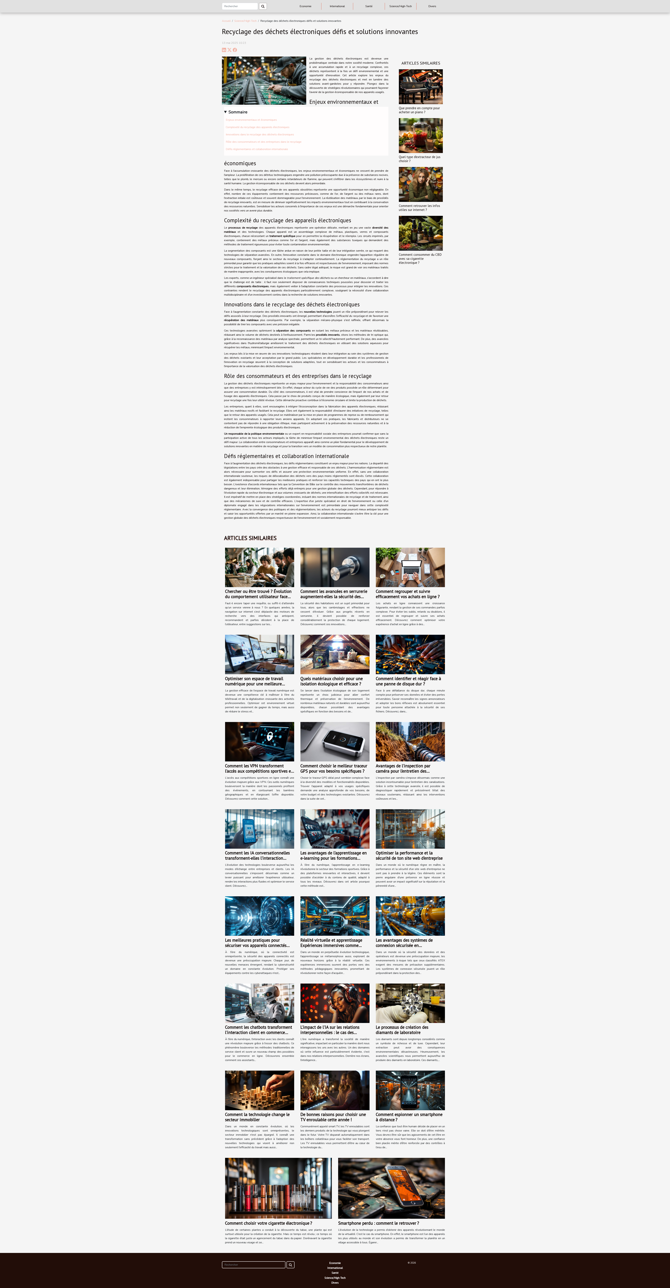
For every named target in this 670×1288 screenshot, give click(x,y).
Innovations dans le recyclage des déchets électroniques (260, 134)
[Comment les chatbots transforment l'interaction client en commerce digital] (259, 1003)
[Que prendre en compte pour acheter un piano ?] (421, 86)
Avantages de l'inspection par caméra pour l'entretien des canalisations (403, 771)
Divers (432, 6)
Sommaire (237, 112)
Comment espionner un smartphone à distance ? (409, 1117)
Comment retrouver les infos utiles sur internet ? (419, 207)
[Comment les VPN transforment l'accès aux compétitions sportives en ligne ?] (259, 741)
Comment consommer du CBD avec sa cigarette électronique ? (420, 258)
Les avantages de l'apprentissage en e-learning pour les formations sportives (333, 858)
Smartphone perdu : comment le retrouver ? (378, 1223)
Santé (369, 6)
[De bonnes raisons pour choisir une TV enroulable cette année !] (335, 1090)
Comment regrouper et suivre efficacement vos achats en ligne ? (408, 594)
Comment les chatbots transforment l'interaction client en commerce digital (258, 1032)
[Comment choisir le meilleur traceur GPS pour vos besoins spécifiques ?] (335, 741)
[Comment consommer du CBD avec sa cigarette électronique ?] (421, 233)
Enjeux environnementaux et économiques (251, 120)
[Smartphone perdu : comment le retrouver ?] (391, 1188)
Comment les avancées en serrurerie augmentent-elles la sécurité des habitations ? (333, 597)
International (337, 6)
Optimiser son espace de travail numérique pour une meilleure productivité (254, 684)
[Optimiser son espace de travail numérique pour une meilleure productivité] (259, 654)
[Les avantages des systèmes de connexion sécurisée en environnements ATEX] (410, 916)
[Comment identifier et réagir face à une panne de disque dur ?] (410, 654)
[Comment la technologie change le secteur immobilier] (259, 1090)
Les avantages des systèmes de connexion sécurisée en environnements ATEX (404, 945)
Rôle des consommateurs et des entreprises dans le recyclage (264, 142)
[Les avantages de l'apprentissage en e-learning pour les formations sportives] (335, 829)
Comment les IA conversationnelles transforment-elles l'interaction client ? (257, 858)
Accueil (226, 21)
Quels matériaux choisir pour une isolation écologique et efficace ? (331, 681)
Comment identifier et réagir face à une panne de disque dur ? (408, 681)
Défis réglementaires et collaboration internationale (257, 149)
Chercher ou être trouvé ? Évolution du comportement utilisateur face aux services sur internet (258, 597)
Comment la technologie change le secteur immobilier (257, 1117)
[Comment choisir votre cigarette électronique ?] (278, 1188)
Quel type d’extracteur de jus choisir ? (419, 159)
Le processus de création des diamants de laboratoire (402, 1029)
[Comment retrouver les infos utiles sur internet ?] (421, 184)
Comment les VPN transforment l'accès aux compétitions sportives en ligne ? (259, 771)
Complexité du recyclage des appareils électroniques (257, 127)
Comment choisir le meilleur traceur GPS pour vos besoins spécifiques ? (333, 768)
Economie (305, 6)
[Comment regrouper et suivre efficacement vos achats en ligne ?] (410, 567)
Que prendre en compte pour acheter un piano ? (419, 110)
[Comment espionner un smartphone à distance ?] (410, 1090)
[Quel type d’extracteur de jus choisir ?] (421, 135)
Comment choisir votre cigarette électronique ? (268, 1223)
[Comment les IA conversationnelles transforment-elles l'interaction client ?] (259, 829)
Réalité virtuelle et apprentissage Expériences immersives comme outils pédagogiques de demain (331, 945)
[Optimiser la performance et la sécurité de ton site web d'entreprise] (410, 829)
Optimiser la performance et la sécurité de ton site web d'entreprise (409, 855)
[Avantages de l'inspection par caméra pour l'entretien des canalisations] (410, 741)
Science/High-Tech (400, 6)
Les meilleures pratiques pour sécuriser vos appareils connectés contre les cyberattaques (255, 945)
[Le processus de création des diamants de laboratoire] (410, 1003)
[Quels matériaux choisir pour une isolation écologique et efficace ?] (335, 654)
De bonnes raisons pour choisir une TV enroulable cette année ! (333, 1117)
